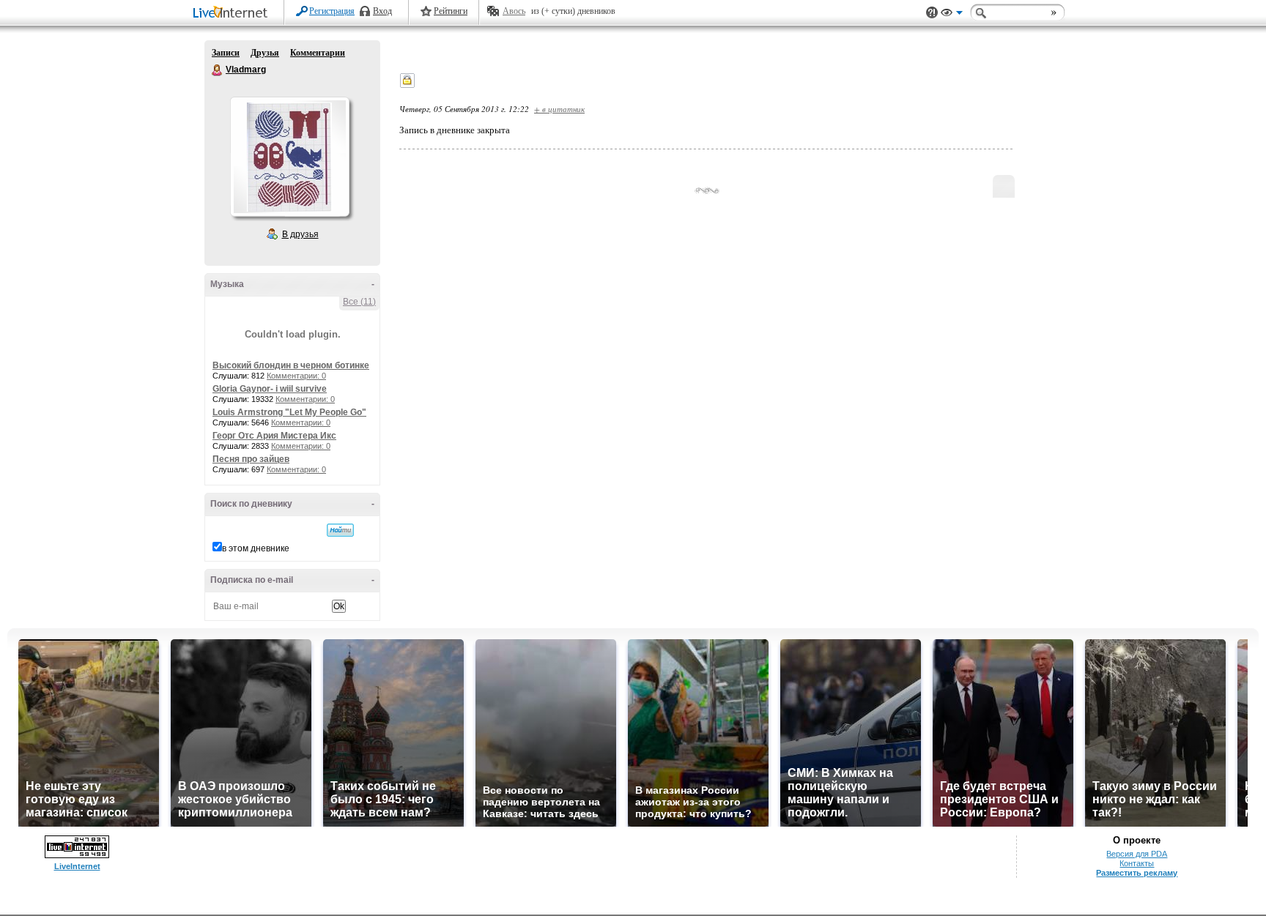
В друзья (300, 234)
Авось (514, 11)
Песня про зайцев (250, 459)
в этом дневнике (255, 548)
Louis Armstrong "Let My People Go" (289, 412)
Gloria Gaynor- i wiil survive (269, 389)
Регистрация (332, 11)
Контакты (1136, 863)
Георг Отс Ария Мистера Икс (274, 436)
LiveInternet (233, 13)
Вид (952, 15)
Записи (226, 53)
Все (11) (359, 302)
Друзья (265, 53)
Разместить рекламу (1136, 872)
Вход (382, 11)
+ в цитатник (559, 108)
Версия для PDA (1136, 853)
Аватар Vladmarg (289, 157)
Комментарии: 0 (296, 375)
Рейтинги (450, 11)
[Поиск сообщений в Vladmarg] (340, 530)
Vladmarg (217, 70)
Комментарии (317, 53)
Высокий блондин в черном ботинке (290, 365)
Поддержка (932, 13)
